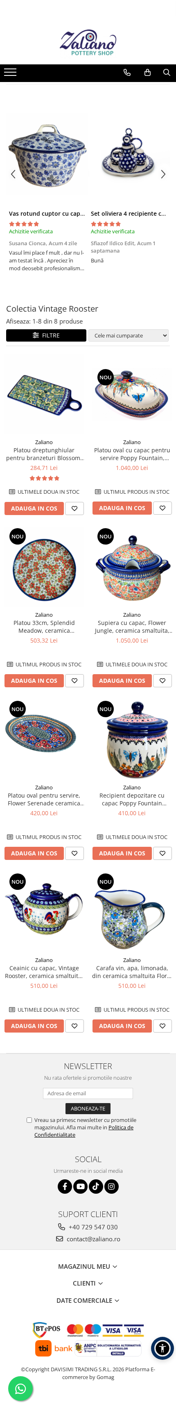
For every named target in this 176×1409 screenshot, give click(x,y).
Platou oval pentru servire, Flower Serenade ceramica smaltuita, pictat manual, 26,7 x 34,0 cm (44, 799)
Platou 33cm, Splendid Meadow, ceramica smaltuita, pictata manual (44, 626)
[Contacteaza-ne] (127, 72)
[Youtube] (80, 1186)
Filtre (49, 335)
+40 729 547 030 (92, 1227)
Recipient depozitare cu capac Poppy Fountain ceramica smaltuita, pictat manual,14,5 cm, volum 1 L (132, 799)
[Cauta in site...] (167, 72)
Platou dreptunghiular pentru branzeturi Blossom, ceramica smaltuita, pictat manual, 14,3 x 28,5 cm (44, 454)
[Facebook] (65, 1186)
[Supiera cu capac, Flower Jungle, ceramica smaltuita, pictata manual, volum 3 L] (132, 567)
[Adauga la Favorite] (74, 508)
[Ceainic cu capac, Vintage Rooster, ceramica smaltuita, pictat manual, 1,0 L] (44, 912)
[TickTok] (96, 1186)
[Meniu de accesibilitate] (162, 1348)
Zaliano (44, 442)
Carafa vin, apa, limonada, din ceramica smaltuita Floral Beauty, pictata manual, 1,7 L (132, 972)
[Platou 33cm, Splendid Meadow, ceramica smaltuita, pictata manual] (44, 567)
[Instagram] (111, 1186)
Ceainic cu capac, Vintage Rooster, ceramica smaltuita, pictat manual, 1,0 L (44, 972)
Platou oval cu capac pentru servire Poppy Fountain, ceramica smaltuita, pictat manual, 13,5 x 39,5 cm (132, 454)
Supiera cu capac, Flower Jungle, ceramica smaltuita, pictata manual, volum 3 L (132, 626)
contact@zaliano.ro (92, 1239)
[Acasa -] (88, 44)
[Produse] (11, 74)
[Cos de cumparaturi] (147, 72)
